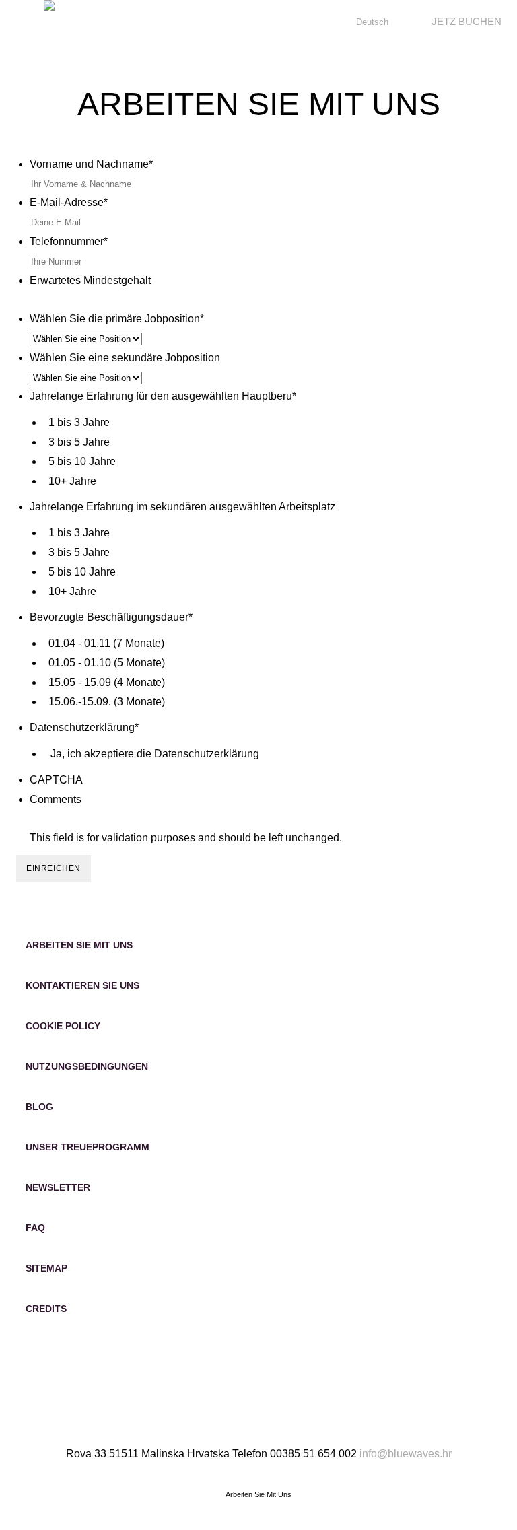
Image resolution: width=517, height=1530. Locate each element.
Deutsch (372, 22)
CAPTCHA (56, 780)
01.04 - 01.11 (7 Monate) (106, 643)
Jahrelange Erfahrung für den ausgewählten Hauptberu (163, 396)
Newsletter (58, 1187)
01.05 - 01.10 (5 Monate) (106, 662)
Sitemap (46, 1268)
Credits (46, 1308)
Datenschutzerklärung (84, 727)
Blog (39, 1106)
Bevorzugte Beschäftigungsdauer (111, 617)
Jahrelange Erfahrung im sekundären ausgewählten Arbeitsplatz (182, 506)
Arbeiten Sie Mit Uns (79, 945)
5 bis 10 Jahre (82, 461)
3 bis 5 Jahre (79, 442)
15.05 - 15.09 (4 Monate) (106, 682)
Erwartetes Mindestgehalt (90, 280)
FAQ (35, 1227)
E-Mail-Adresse (69, 202)
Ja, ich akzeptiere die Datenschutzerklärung (154, 753)
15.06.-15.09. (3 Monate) (106, 701)
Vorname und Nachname (91, 164)
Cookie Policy (63, 1025)
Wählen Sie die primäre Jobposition (117, 318)
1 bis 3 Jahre (79, 422)
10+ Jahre (72, 481)
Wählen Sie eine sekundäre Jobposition (125, 357)
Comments (55, 799)
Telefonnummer (69, 241)
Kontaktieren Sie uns (82, 985)
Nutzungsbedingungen (87, 1066)
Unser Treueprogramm (87, 1147)
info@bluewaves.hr (405, 1453)
